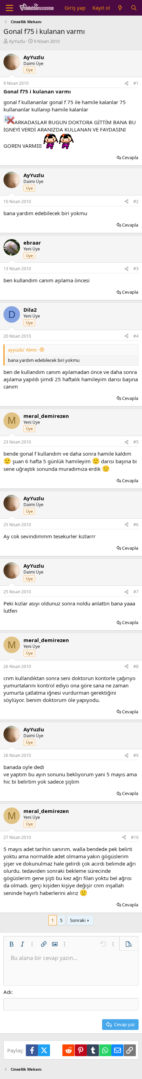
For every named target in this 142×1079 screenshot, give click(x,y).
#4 (136, 336)
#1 (136, 83)
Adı (7, 991)
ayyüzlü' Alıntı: (22, 350)
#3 (136, 269)
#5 (136, 442)
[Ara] (134, 7)
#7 (136, 592)
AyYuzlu (17, 41)
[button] (11, 944)
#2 (136, 201)
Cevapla (130, 157)
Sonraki (77, 920)
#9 (136, 755)
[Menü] (9, 8)
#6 (136, 525)
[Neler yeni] (120, 7)
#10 (135, 837)
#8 (136, 666)
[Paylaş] (126, 84)
